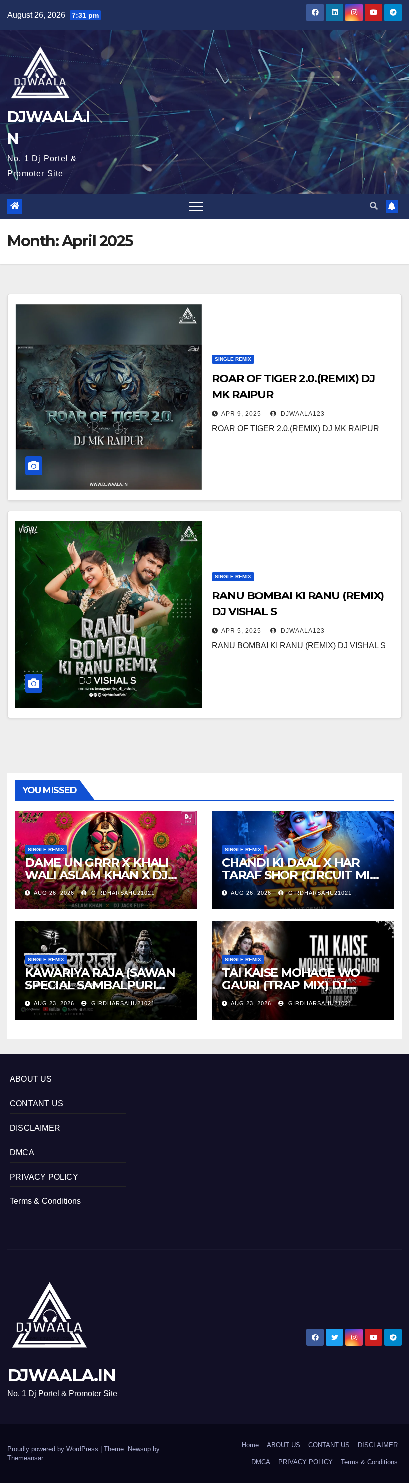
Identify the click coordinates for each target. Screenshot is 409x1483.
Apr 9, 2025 (241, 413)
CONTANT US (36, 1103)
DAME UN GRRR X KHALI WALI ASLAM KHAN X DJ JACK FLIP (97, 874)
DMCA (22, 1152)
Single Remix (233, 359)
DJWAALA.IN (61, 1375)
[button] (374, 206)
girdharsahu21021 (122, 893)
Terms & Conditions (45, 1201)
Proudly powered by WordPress (53, 1449)
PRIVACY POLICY (44, 1177)
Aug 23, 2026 (54, 1003)
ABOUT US (31, 1079)
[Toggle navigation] (196, 206)
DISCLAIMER (35, 1128)
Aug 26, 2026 (54, 893)
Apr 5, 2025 (241, 630)
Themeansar (25, 1458)
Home (250, 1445)
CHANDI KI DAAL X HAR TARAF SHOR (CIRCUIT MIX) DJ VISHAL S (301, 874)
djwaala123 (302, 413)
